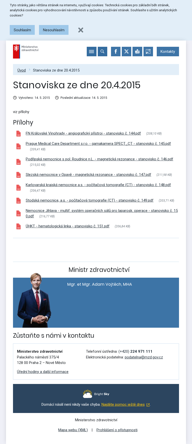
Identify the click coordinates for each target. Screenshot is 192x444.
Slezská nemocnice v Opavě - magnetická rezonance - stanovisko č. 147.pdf (88, 174)
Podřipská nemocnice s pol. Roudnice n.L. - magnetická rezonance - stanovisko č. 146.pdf (99, 159)
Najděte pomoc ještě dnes (123, 404)
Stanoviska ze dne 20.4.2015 (56, 70)
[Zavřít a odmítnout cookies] (81, 30)
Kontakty (167, 51)
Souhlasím (22, 30)
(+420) (135, 351)
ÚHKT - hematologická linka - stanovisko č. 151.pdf (68, 226)
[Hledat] (102, 51)
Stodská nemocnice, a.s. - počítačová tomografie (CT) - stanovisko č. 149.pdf (90, 200)
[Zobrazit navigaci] (91, 51)
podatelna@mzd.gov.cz (144, 357)
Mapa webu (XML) (73, 430)
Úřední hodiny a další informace (42, 371)
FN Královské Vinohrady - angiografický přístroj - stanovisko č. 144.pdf (83, 133)
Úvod (22, 70)
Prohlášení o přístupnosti (117, 430)
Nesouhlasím (53, 30)
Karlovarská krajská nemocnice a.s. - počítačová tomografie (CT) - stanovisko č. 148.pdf (98, 185)
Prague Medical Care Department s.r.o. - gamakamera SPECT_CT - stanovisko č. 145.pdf (98, 143)
